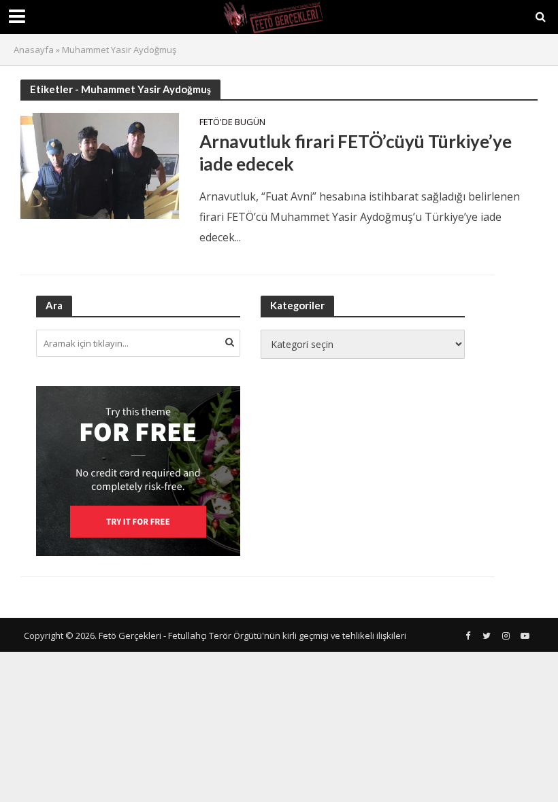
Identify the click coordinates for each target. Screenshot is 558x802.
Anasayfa (34, 49)
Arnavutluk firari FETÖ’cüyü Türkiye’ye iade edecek (355, 152)
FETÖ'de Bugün (232, 123)
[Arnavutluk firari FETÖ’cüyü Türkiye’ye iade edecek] (99, 164)
